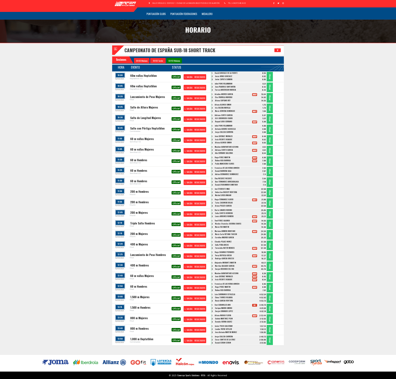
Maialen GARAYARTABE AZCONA (226, 147)
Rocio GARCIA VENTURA (224, 300)
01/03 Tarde (158, 60)
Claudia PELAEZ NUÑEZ (223, 241)
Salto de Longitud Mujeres (145, 118)
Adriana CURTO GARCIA (223, 115)
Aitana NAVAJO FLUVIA (223, 315)
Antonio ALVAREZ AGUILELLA (225, 129)
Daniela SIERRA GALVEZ (223, 321)
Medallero (207, 14)
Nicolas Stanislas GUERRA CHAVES (228, 223)
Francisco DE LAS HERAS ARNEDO (227, 168)
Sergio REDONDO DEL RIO (224, 269)
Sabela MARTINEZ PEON (224, 318)
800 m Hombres (139, 328)
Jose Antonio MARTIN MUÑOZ (226, 332)
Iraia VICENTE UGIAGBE (223, 139)
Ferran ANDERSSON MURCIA (225, 90)
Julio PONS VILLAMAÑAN (223, 83)
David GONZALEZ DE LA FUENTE (226, 73)
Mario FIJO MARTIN (222, 227)
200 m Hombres (139, 192)
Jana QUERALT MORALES (223, 136)
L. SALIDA (188, 77)
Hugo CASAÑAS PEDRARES (224, 252)
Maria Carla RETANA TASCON (226, 234)
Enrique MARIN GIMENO (223, 308)
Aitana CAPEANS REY (222, 100)
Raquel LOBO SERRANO (223, 121)
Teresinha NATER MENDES (225, 248)
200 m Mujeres (139, 213)
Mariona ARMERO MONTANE (225, 231)
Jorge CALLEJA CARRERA (224, 132)
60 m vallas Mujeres (142, 139)
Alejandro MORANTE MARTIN (225, 262)
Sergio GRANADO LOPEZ (224, 311)
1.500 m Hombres (140, 307)
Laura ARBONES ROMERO (224, 216)
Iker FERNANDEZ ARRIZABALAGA (227, 181)
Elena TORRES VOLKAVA (223, 297)
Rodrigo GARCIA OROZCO (224, 258)
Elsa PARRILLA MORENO (223, 97)
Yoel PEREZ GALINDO (222, 220)
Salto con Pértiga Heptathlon (147, 128)
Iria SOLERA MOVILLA (222, 107)
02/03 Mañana (174, 60)
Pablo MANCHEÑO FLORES (224, 163)
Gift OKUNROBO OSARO (224, 118)
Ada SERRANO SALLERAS (224, 153)
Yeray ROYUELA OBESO (223, 255)
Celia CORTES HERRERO (224, 213)
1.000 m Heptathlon (141, 339)
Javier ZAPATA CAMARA (223, 79)
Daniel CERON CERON (223, 342)
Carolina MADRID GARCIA (224, 237)
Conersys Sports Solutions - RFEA (191, 375)
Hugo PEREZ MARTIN (222, 157)
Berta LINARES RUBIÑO (223, 210)
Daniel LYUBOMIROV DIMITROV (226, 184)
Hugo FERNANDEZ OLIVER (224, 199)
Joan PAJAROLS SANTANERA (225, 86)
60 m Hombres (138, 160)
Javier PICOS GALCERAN (223, 326)
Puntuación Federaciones (183, 14)
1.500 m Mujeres (139, 297)
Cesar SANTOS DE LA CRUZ (225, 339)
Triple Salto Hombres (142, 223)
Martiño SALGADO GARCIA (224, 266)
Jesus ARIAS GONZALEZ (223, 76)
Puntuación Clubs (156, 14)
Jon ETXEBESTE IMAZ (222, 189)
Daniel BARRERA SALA (223, 171)
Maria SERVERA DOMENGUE (225, 111)
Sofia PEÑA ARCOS (222, 245)
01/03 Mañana (141, 60)
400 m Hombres (139, 265)
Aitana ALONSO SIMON (223, 104)
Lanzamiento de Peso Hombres (148, 255)
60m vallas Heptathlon (143, 76)
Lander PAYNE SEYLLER (223, 329)
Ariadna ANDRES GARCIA (224, 94)
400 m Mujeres (139, 244)
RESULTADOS (199, 77)
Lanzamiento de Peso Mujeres (147, 97)
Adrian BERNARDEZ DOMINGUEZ (227, 174)
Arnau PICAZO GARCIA (223, 205)
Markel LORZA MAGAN (223, 195)
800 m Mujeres (139, 318)
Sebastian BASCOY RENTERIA (226, 192)
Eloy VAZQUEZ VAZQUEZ (223, 178)
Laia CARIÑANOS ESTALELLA (225, 294)
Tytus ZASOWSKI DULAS (224, 202)
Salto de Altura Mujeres (144, 107)
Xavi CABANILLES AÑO (223, 305)
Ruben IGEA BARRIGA (223, 160)
